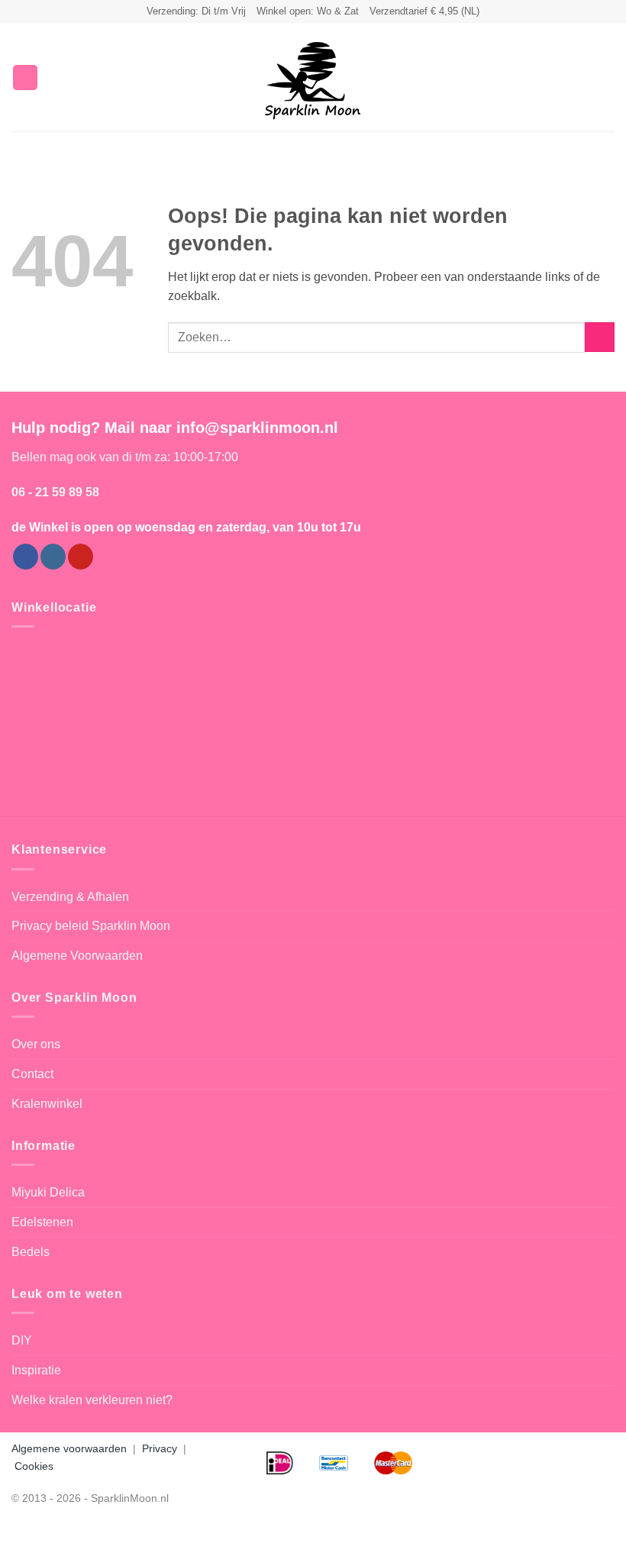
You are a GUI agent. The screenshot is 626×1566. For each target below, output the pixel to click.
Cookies (34, 1466)
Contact (32, 1073)
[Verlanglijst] (555, 77)
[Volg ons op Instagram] (53, 557)
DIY (21, 1340)
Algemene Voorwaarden (77, 955)
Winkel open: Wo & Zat (308, 11)
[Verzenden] (600, 337)
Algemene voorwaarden (69, 1448)
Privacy (159, 1448)
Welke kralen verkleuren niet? (92, 1399)
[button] (25, 77)
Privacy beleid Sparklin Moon (90, 925)
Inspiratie (36, 1370)
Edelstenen (42, 1222)
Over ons (35, 1044)
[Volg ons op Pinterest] (80, 557)
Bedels (30, 1251)
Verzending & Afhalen (70, 896)
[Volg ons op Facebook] (25, 557)
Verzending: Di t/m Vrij (196, 11)
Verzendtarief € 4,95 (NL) (424, 11)
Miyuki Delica (48, 1192)
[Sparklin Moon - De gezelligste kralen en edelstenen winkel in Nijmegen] (313, 77)
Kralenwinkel (46, 1103)
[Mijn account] (581, 77)
